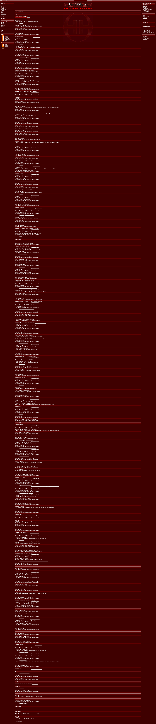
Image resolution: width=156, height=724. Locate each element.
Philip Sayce (22, 157)
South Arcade (21, 618)
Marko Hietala (22, 175)
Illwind (144, 15)
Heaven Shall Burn (146, 28)
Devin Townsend (22, 83)
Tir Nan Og (21, 282)
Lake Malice (22, 75)
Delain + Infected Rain (23, 571)
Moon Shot (21, 327)
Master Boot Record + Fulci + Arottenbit (27, 442)
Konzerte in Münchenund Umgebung (147, 4)
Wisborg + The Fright (23, 437)
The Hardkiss (21, 382)
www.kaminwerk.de (36, 37)
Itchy (20, 406)
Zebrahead (21, 424)
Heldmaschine (22, 117)
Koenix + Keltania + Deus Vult (25, 498)
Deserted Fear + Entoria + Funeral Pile (26, 277)
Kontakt (2, 16)
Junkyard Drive (149, 9)
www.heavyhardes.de (18, 721)
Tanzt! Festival (22, 332)
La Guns (20, 303)
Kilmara (144, 37)
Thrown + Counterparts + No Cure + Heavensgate (28, 429)
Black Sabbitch (22, 293)
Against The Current (22, 345)
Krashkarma (21, 385)
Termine (2, 8)
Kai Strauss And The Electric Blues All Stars (27, 426)
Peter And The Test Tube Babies (25, 503)
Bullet (21, 125)
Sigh (148, 10)
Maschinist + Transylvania (24, 57)
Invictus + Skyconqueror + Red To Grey (27, 215)
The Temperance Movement (24, 246)
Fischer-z (21, 188)
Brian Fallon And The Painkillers (25, 248)
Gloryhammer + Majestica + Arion (25, 314)
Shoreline (21, 162)
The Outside (145, 40)
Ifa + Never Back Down (23, 416)
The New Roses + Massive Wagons (25, 272)
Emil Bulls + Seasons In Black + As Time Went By (28, 466)
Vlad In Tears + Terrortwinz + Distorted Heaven (28, 458)
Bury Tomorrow (22, 576)
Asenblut (21, 62)
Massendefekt (22, 209)
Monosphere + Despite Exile (24, 482)
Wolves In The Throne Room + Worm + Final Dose (28, 230)
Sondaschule (21, 400)
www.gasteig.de (36, 478)
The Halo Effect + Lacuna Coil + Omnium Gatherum (29, 620)
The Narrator (22, 109)
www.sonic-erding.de (33, 278)
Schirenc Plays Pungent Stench (147, 8)
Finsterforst (145, 18)
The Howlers (21, 285)
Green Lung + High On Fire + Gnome (26, 440)
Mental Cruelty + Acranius (24, 487)
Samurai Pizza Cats (23, 146)
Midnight (144, 29)
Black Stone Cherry (23, 54)
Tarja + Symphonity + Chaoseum (25, 122)
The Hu (21, 167)
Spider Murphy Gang (23, 703)
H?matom (21, 374)
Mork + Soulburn (22, 191)
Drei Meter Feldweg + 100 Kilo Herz (25, 366)
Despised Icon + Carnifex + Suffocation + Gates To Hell (29, 228)
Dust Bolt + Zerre (22, 269)
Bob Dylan (21, 337)
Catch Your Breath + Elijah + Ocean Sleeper (27, 555)
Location (20, 16)
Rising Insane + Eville (23, 259)
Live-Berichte (145, 26)
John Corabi (21, 379)
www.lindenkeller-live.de (36, 320)
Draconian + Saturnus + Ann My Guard (26, 597)
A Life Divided (21, 540)
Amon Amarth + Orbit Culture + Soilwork (26, 280)
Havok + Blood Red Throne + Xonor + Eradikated (28, 91)
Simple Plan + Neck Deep (24, 204)
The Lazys (21, 49)
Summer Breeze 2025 (146, 27)
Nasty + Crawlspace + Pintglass (25, 256)
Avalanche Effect (22, 264)
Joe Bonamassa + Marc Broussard (26, 683)
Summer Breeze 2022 (146, 31)
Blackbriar (21, 44)
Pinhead (20, 392)
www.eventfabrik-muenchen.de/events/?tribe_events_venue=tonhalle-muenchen (45, 107)
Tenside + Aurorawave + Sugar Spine (26, 170)
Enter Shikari (21, 251)
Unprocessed (22, 138)
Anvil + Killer (21, 220)
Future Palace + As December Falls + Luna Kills (28, 356)
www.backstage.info (35, 29)
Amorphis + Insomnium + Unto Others (26, 553)
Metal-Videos (145, 34)
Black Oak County (22, 377)
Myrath (21, 59)
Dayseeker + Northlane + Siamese (26, 485)
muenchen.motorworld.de (34, 81)
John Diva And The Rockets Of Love (26, 490)
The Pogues (21, 369)
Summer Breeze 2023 (146, 30)
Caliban (21, 511)
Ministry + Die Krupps (23, 660)
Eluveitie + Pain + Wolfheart (24, 390)
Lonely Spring (22, 479)
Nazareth (21, 414)
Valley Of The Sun (23, 212)
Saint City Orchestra (23, 41)
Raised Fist (22, 149)
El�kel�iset (22, 654)
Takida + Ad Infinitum (23, 532)
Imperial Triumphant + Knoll (24, 330)
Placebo (20, 290)
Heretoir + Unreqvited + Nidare (25, 199)
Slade (21, 668)
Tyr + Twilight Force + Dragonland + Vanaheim (27, 403)
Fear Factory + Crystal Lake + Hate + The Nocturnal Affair (30, 51)
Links (2, 12)
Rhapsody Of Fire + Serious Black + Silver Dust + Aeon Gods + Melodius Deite (34, 561)
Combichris (21, 469)
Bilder (2, 11)
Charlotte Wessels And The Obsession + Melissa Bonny (29, 579)
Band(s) (25, 16)
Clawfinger (21, 194)
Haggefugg (21, 646)
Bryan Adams (22, 120)
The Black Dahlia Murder (24, 558)
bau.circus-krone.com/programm (36, 241)
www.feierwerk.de (35, 21)
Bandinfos (3, 13)
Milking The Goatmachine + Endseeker (26, 408)
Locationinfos (3, 14)
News (6, 35)
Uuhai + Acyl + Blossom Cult (25, 641)
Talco (20, 534)
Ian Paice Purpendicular (24, 652)
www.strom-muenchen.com (34, 47)
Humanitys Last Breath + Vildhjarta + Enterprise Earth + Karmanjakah (32, 98)
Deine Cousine (22, 106)
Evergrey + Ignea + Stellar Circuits (25, 361)
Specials (2, 10)
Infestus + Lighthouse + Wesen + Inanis (27, 690)
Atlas (148, 5)
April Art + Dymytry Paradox (24, 432)
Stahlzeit (148, 6)
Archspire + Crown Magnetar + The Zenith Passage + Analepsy (30, 301)
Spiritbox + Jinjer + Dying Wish (25, 88)
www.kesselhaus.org (35, 52)
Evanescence (22, 78)
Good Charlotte (22, 306)
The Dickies (22, 688)
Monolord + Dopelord (23, 159)
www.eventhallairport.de (49, 145)
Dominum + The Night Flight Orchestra (26, 493)
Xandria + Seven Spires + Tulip (25, 93)
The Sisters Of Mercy (23, 254)
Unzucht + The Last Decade (24, 411)
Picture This (22, 225)
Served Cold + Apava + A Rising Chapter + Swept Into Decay (30, 521)
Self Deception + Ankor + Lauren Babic (26, 474)
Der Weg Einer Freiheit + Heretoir (25, 65)
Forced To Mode (22, 610)
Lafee (20, 529)
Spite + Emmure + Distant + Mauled (25, 573)
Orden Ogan (22, 524)
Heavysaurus (22, 506)
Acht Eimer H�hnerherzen (24, 636)
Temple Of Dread (146, 16)
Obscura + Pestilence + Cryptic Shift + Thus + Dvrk (29, 550)
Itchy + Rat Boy (22, 358)
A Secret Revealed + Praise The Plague (26, 243)
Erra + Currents (22, 387)
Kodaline (21, 450)
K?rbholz (21, 173)
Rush (20, 592)
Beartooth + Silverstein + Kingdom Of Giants (27, 80)
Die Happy (21, 36)
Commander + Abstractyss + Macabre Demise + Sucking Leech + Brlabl (32, 516)
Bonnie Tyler (21, 298)
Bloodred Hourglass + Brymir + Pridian (26, 605)
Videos (6, 40)
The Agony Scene (146, 38)
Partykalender (3, 9)
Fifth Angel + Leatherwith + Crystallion (26, 335)
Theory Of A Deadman (23, 584)
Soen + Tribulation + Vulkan (24, 456)
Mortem (144, 19)
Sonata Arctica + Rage (23, 665)
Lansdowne (21, 165)
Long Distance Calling (23, 395)
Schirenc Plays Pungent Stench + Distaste (27, 25)
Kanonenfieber (22, 712)
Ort (23, 16)
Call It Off (148, 11)
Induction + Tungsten (23, 133)
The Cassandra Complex (23, 343)
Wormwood (145, 17)
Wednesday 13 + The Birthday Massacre (27, 453)
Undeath (21, 236)
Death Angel (22, 445)
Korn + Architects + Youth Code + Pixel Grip (27, 181)
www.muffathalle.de (32, 226)
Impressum (3, 15)
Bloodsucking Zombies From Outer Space (27, 70)
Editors (21, 568)
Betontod (21, 141)
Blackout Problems (23, 495)
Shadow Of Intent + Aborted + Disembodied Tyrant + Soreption (31, 72)
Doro (20, 463)
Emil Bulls (144, 23)
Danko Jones (22, 207)
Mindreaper (145, 39)
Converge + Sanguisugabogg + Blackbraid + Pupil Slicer (29, 311)
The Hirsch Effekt (23, 589)
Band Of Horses (22, 178)
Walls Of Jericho (22, 267)
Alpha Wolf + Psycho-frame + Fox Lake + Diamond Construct (30, 233)
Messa (20, 353)
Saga (20, 695)
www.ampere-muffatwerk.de (33, 218)
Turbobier (21, 461)
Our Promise (21, 261)
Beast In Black (22, 364)
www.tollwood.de (35, 684)
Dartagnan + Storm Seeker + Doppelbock (26, 309)
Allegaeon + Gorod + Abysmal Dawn (25, 67)
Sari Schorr (21, 186)
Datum (16, 16)
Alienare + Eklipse (22, 612)
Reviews (144, 13)
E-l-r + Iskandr (22, 434)
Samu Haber (22, 101)
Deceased (3, 31)
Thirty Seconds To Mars (24, 649)
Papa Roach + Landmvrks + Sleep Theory (26, 322)
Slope (21, 196)
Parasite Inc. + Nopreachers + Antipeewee (26, 319)
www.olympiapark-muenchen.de (40, 79)
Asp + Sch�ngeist (22, 130)
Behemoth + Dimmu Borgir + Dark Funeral (27, 154)
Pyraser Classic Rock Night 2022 (148, 32)
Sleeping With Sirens (23, 586)
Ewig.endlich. (145, 36)
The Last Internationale (23, 348)
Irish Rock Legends (23, 217)
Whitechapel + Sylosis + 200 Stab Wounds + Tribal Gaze (30, 581)
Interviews (144, 22)
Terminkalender (7, 39)
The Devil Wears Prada (24, 127)
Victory (21, 657)
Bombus (21, 615)
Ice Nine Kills (22, 628)
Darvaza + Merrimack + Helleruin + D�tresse (28, 448)
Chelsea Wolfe (22, 477)
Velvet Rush (22, 633)
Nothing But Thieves (23, 537)
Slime (21, 514)
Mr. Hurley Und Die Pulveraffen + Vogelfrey (27, 600)
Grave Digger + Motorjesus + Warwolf (26, 542)
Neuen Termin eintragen (19, 11)
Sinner (2, 26)
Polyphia (20, 398)
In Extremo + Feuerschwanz (24, 673)
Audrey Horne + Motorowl (23, 183)
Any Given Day (22, 340)
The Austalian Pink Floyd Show (25, 623)
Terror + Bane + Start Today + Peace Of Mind (27, 419)
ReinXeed (3, 23)
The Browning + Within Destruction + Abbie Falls (28, 288)
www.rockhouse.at (39, 26)
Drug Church (22, 46)
